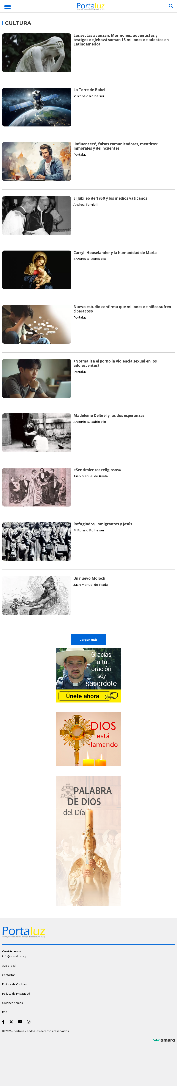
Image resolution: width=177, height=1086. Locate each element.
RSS (4, 1012)
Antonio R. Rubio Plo (89, 259)
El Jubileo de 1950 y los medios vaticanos (110, 198)
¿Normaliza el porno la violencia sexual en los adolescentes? (115, 363)
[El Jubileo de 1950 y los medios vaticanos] (36, 215)
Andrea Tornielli (85, 205)
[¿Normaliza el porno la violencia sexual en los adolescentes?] (36, 378)
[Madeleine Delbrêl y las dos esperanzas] (36, 432)
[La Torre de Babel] (36, 107)
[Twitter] (12, 1021)
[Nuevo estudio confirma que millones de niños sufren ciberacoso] (36, 324)
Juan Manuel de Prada (90, 476)
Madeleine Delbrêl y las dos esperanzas (108, 415)
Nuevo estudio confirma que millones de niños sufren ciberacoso (122, 309)
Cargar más (88, 640)
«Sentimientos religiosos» (97, 469)
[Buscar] (171, 6)
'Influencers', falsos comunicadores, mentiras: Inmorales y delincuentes (115, 146)
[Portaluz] (91, 7)
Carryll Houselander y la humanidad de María (115, 252)
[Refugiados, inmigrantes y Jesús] (36, 541)
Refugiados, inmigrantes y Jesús (102, 523)
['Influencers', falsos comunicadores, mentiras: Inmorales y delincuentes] (36, 161)
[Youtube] (21, 1021)
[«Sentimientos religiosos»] (36, 487)
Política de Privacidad (16, 993)
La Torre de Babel (89, 89)
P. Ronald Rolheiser (88, 96)
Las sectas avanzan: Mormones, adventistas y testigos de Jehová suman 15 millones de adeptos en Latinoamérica (121, 40)
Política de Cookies (14, 984)
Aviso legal (9, 966)
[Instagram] (29, 1021)
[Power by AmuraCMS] (164, 1040)
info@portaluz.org (14, 956)
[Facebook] (4, 1021)
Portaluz (80, 155)
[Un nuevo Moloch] (36, 595)
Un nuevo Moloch (89, 578)
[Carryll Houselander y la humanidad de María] (36, 270)
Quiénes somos (12, 1003)
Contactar (8, 975)
